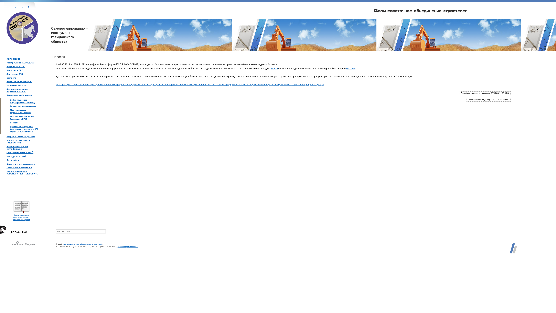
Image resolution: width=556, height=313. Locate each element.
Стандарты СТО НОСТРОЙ (20, 152)
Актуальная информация (19, 95)
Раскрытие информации (19, 81)
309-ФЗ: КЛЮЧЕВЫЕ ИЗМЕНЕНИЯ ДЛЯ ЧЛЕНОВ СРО (23, 172)
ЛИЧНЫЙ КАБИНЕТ (16, 85)
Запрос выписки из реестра (21, 136)
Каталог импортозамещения (21, 164)
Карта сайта (13, 160)
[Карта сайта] (28, 7)
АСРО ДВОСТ (13, 59)
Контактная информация (19, 167)
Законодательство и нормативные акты (17, 90)
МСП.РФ (350, 68)
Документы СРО (15, 74)
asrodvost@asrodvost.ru (128, 246)
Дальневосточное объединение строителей (83, 244)
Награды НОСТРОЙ (16, 156)
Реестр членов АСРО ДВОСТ (21, 63)
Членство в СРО (15, 70)
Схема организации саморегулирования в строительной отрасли (21, 217)
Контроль (12, 78)
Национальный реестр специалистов (18, 141)
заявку (274, 68)
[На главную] (15, 7)
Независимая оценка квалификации (17, 147)
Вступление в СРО (16, 66)
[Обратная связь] (22, 7)
